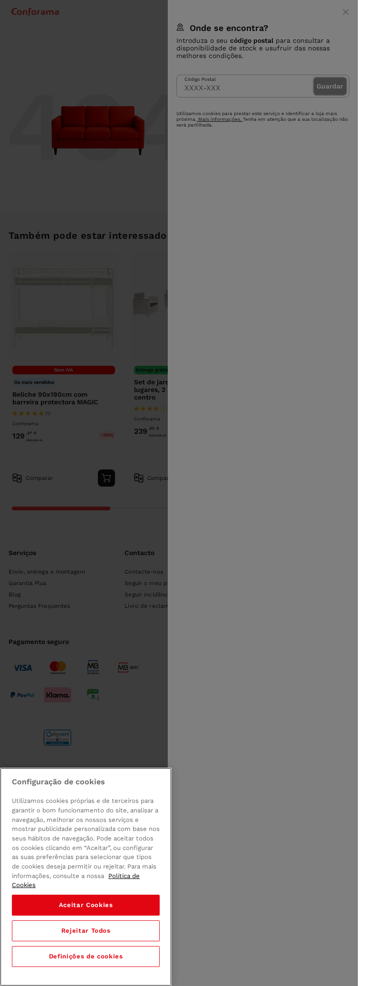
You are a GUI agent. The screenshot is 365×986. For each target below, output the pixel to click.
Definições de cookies (86, 956)
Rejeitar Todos (86, 930)
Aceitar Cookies (86, 904)
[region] (86, 877)
